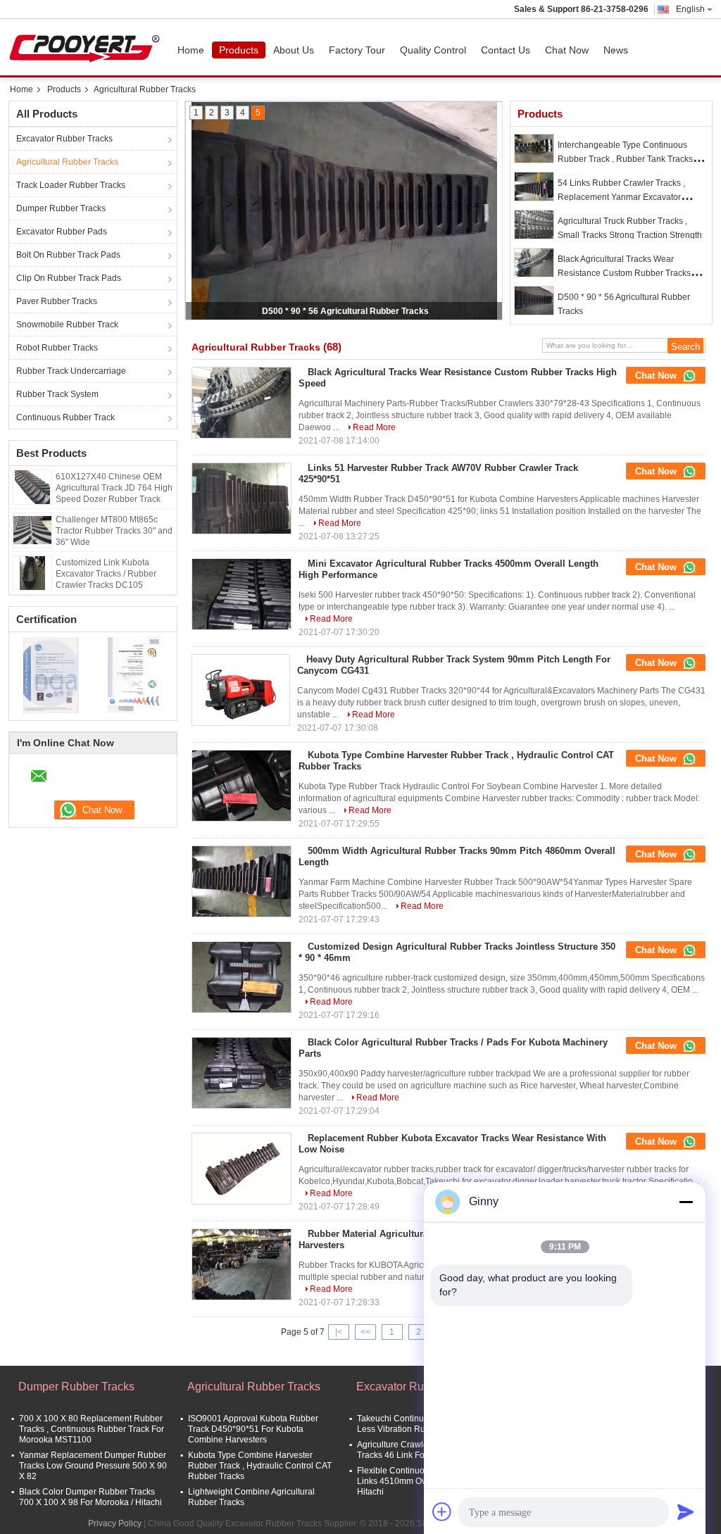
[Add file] (442, 1511)
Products (238, 50)
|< (338, 1332)
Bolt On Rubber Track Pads (68, 255)
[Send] (686, 1511)
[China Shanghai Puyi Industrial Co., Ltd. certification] (51, 674)
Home (190, 50)
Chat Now (567, 50)
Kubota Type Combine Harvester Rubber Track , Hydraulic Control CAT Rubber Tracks (260, 1465)
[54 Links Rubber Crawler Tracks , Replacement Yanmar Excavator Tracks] (534, 186)
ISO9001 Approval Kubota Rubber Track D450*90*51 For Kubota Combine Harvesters (253, 1429)
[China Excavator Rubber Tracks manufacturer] (88, 47)
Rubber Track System (57, 394)
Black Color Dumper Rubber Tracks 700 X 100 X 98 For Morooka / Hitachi (90, 1497)
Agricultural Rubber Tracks (67, 162)
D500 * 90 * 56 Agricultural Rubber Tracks (345, 311)
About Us (293, 50)
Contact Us (505, 50)
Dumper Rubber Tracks (61, 208)
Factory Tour (357, 50)
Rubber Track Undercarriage (71, 371)
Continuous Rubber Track (65, 417)
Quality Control (433, 50)
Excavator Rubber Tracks (64, 139)
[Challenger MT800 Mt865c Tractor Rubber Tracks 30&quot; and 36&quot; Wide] (32, 529)
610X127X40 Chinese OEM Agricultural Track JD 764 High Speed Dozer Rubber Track (114, 488)
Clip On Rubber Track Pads (68, 278)
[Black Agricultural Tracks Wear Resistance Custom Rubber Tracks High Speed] (534, 262)
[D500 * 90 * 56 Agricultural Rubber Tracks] (534, 300)
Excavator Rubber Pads (61, 232)
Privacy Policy (115, 1523)
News (615, 50)
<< (365, 1332)
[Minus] (685, 1201)
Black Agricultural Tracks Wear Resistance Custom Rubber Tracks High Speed (624, 273)
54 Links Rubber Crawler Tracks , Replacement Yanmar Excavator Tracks (621, 197)
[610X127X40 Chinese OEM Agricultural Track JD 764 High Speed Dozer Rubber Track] (32, 486)
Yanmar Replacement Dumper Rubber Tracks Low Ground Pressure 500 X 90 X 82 (93, 1465)
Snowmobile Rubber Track (67, 324)
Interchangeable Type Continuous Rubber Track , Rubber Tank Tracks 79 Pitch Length (631, 159)
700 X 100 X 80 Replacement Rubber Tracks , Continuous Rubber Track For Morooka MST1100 (91, 1429)
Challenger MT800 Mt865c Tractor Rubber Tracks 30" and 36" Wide (114, 531)
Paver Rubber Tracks (56, 301)
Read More (374, 427)
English (690, 9)
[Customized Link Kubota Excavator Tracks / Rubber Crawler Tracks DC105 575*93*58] (32, 572)
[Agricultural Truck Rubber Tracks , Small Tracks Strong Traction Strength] (534, 224)
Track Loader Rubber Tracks (70, 185)
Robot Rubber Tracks (57, 348)
